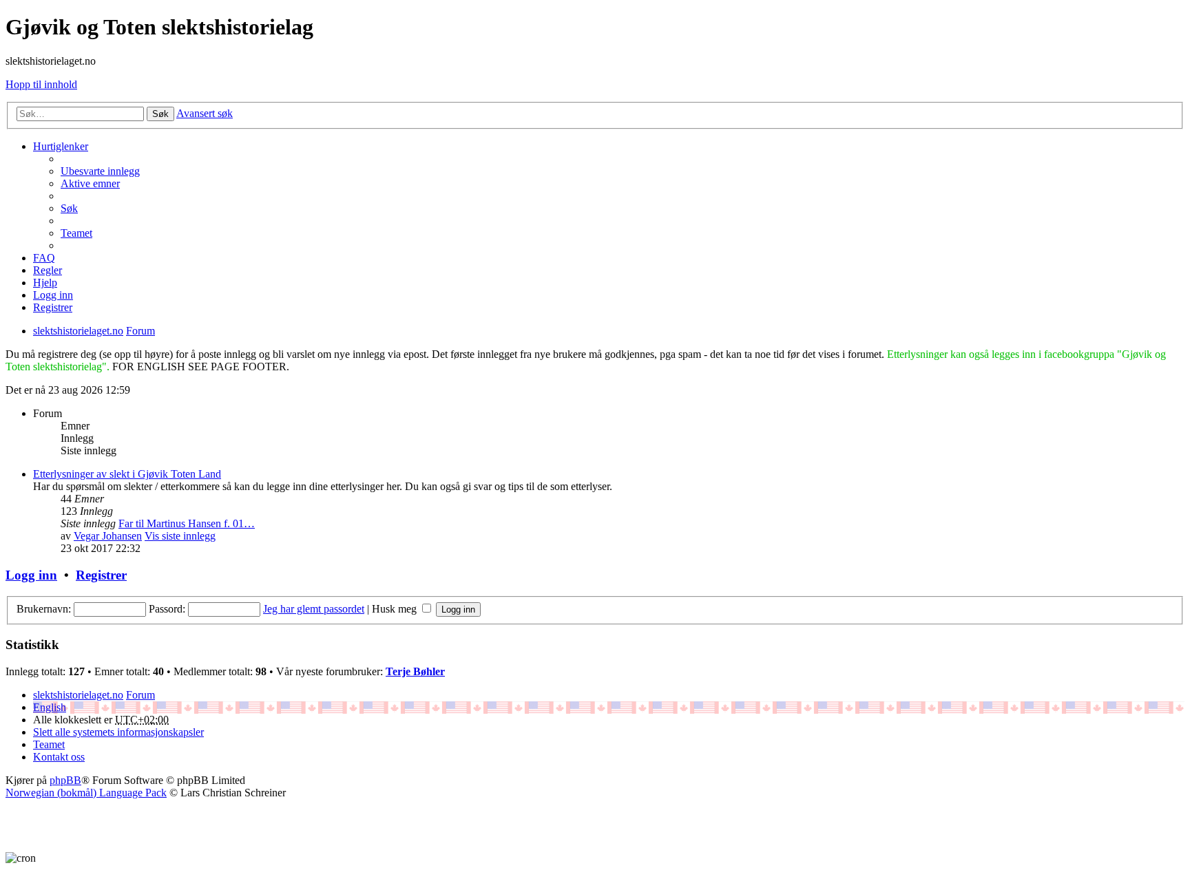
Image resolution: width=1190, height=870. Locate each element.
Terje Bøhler (415, 671)
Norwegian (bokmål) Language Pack (86, 792)
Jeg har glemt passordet (313, 609)
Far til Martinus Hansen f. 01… (186, 523)
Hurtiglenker (60, 146)
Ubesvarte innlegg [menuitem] (100, 171)
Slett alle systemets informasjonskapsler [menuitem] (118, 732)
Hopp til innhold (41, 84)
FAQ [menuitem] (44, 258)
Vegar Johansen (108, 536)
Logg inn (31, 575)
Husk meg (395, 609)
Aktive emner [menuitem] (90, 183)
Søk (160, 114)
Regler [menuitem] (47, 270)
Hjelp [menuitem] (45, 282)
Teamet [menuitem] (76, 233)
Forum (140, 695)
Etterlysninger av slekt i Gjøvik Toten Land (127, 474)
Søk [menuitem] (69, 208)
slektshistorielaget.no (78, 695)
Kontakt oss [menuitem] (59, 757)
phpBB (65, 780)
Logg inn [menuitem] (53, 295)
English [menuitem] (49, 707)
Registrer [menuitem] (52, 307)
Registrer (101, 575)
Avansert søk (204, 113)
